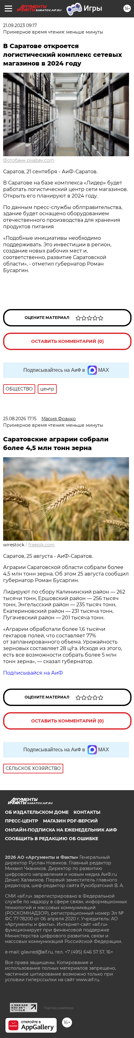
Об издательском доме (37, 812)
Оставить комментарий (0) (67, 341)
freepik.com (41, 545)
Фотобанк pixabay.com (28, 160)
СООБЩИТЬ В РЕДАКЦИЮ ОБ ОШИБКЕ (51, 838)
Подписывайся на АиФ (33, 673)
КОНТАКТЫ (87, 812)
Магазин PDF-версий (70, 821)
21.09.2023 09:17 (20, 25)
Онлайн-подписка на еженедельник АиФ (61, 830)
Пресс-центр (21, 821)
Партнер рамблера (59, 1008)
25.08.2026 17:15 (19, 418)
